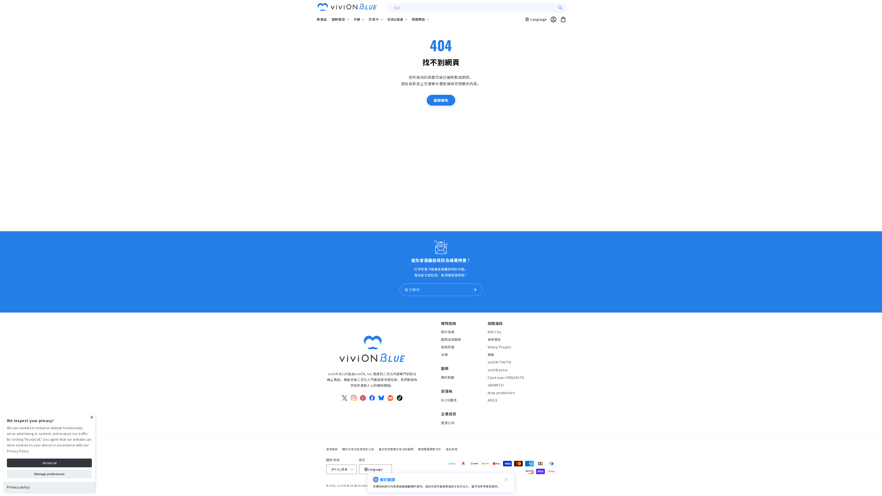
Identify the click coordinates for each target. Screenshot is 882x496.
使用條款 (332, 449)
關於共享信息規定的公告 (358, 449)
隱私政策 (451, 449)
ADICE (493, 400)
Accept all (49, 463)
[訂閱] (475, 290)
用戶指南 (447, 332)
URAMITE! (496, 385)
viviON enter (498, 370)
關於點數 (447, 377)
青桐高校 (494, 339)
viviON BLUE (345, 485)
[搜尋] (560, 8)
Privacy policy (18, 487)
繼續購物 (441, 100)
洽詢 (444, 354)
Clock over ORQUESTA (506, 377)
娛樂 (491, 354)
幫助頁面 (447, 347)
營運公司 (447, 422)
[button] (340, 19)
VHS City (494, 332)
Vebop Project (499, 347)
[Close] (91, 417)
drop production (501, 392)
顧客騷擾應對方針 (429, 449)
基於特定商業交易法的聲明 (396, 449)
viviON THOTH (499, 362)
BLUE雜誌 (449, 400)
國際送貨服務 (451, 339)
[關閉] (506, 479)
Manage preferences (49, 474)
